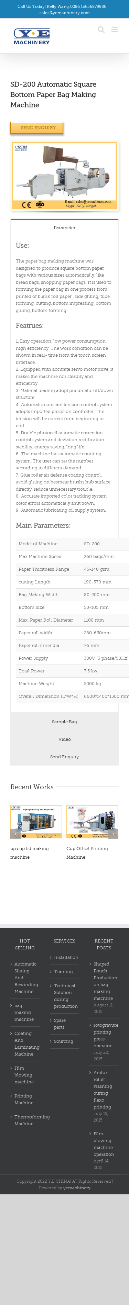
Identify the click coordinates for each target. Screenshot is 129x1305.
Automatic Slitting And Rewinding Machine (25, 977)
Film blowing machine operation (104, 1144)
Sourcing (63, 1041)
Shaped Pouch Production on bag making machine (104, 981)
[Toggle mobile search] (101, 29)
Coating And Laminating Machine (25, 1044)
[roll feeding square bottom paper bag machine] (64, 145)
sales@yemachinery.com (65, 12)
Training (63, 971)
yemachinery (76, 1187)
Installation (65, 957)
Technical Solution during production (65, 996)
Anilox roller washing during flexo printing (103, 1089)
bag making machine (24, 1012)
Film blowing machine (24, 1075)
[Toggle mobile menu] (115, 29)
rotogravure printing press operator (104, 1035)
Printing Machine (23, 1099)
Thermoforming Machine (25, 1120)
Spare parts (60, 1024)
